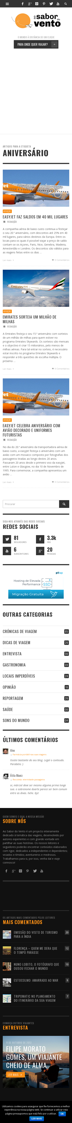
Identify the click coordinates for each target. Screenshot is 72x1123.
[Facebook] (22, 3)
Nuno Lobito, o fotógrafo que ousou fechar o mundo (36, 966)
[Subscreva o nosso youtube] (7, 551)
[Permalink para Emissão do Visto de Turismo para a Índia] (7, 934)
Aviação (7, 211)
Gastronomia (14, 665)
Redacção (12, 221)
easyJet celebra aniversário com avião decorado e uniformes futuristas (31, 429)
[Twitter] (50, 3)
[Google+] (29, 3)
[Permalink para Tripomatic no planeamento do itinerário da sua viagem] (7, 998)
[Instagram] (36, 3)
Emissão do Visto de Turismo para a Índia (36, 934)
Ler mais (7, 260)
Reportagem (13, 698)
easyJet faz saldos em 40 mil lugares (35, 217)
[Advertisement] (36, 91)
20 (67, 932)
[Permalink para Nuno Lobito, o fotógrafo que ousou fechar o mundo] (7, 966)
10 (67, 964)
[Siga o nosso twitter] (7, 539)
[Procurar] (7, 3)
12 (67, 948)
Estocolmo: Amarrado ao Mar (36, 980)
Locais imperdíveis (19, 676)
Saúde (8, 709)
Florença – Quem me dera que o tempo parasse (35, 950)
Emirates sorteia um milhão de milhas (29, 319)
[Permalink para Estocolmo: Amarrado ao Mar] (7, 982)
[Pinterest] (43, 3)
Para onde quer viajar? (36, 44)
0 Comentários (61, 260)
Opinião (9, 687)
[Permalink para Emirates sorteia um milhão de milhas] (36, 288)
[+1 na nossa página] (40, 551)
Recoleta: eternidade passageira (29, 779)
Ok (62, 1114)
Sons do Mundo (16, 720)
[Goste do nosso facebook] (40, 539)
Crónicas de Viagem (20, 631)
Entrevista (12, 653)
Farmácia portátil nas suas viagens (29, 754)
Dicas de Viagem (16, 642)
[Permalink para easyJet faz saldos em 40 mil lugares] (36, 188)
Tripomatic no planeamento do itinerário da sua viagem (35, 998)
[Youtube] (57, 3)
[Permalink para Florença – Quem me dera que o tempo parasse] (7, 950)
